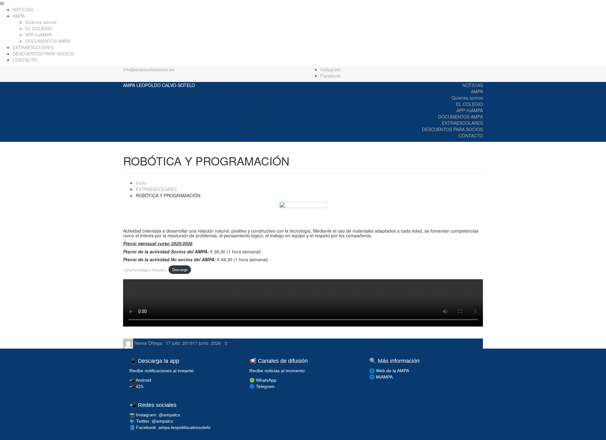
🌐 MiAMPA (381, 376)
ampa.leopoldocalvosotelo (184, 427)
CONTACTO (25, 60)
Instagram (330, 69)
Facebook (330, 75)
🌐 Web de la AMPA (389, 370)
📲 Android (140, 380)
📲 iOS (136, 386)
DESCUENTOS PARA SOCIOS (43, 53)
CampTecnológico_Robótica (144, 269)
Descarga (179, 269)
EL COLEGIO (38, 28)
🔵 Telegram (262, 386)
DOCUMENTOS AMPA (47, 41)
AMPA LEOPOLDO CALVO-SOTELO (159, 85)
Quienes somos (40, 22)
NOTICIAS (23, 9)
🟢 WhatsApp (262, 380)
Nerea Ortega (148, 343)
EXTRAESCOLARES (33, 47)
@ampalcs (169, 414)
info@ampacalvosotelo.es (149, 69)
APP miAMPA (38, 35)
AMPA (19, 16)
